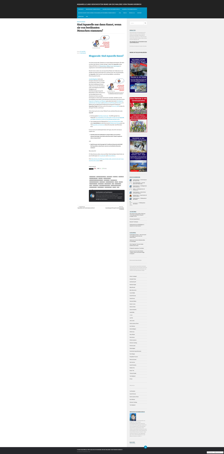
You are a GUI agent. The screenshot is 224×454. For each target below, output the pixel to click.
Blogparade (106, 180)
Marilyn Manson (93, 183)
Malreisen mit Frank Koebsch (93, 9)
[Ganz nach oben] (145, 447)
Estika (134, 188)
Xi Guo (131, 378)
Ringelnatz (95, 185)
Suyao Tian (132, 370)
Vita (120, 12)
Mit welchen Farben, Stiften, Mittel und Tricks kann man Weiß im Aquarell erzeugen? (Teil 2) (137, 215)
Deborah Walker (133, 301)
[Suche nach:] (138, 23)
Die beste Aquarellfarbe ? (135, 219)
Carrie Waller (132, 292)
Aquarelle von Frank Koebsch (129, 9)
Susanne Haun (135, 195)
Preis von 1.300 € (115, 106)
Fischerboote (114, 180)
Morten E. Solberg (133, 342)
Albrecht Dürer (103, 66)
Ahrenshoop (119, 102)
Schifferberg (101, 187)
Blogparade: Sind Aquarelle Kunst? (106, 56)
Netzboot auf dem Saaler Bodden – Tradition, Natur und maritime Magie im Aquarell (137, 252)
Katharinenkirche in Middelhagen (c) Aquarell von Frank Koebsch (137, 225)
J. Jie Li (131, 315)
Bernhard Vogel (133, 284)
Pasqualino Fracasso (134, 356)
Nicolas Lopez (132, 345)
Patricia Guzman (133, 359)
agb (87, 16)
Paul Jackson (132, 362)
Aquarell (115, 176)
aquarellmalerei (93, 178)
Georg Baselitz (102, 155)
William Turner (110, 66)
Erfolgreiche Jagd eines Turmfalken (137, 248)
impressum (81, 16)
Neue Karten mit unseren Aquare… (139, 192)
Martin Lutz (132, 331)
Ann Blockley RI (133, 281)
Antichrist (109, 176)
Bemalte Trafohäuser (134, 221)
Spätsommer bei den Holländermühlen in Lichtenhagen (137, 240)
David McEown (133, 295)
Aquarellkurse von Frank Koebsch (111, 9)
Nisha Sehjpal (132, 348)
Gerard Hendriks (133, 309)
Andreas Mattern (111, 155)
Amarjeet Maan (133, 279)
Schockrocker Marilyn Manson (114, 121)
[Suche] (145, 23)
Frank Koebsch (83, 53)
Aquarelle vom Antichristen (99, 124)
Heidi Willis (132, 312)
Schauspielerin (93, 187)
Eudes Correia (132, 304)
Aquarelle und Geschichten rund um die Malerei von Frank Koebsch (109, 4)
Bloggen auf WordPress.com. (83, 451)
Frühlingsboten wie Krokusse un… (140, 186)
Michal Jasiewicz (133, 340)
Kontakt (139, 12)
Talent (114, 187)
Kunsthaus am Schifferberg (109, 102)
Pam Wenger (132, 353)
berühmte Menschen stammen (96, 180)
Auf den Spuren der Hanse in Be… (140, 180)
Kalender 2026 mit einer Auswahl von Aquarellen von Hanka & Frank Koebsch (97, 12)
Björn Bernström (133, 290)
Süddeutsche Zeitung (116, 185)
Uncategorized (81, 21)
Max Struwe (132, 337)
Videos (125, 12)
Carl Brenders (132, 391)
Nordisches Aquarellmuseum (135, 351)
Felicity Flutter (133, 306)
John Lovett (132, 320)
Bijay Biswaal (132, 287)
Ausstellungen (107, 178)
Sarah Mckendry (133, 365)
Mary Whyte (132, 334)
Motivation (100, 183)
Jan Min (131, 317)
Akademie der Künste (101, 176)
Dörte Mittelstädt (136, 182)
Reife (91, 185)
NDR (113, 183)
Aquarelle (121, 176)
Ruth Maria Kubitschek (103, 115)
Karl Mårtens (132, 326)
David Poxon (132, 298)
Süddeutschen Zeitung (115, 123)
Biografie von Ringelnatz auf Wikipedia (97, 101)
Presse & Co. (132, 12)
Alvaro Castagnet (133, 276)
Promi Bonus (118, 183)
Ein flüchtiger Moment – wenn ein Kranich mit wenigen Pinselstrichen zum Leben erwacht (138, 236)
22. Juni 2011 (82, 51)
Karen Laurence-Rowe (134, 323)
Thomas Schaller (133, 373)
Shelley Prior (132, 367)
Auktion (100, 178)
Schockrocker (108, 187)
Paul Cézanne (116, 66)
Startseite (80, 9)
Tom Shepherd (132, 376)
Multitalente (108, 183)
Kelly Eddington (133, 328)
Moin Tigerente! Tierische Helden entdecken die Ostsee (136, 245)
